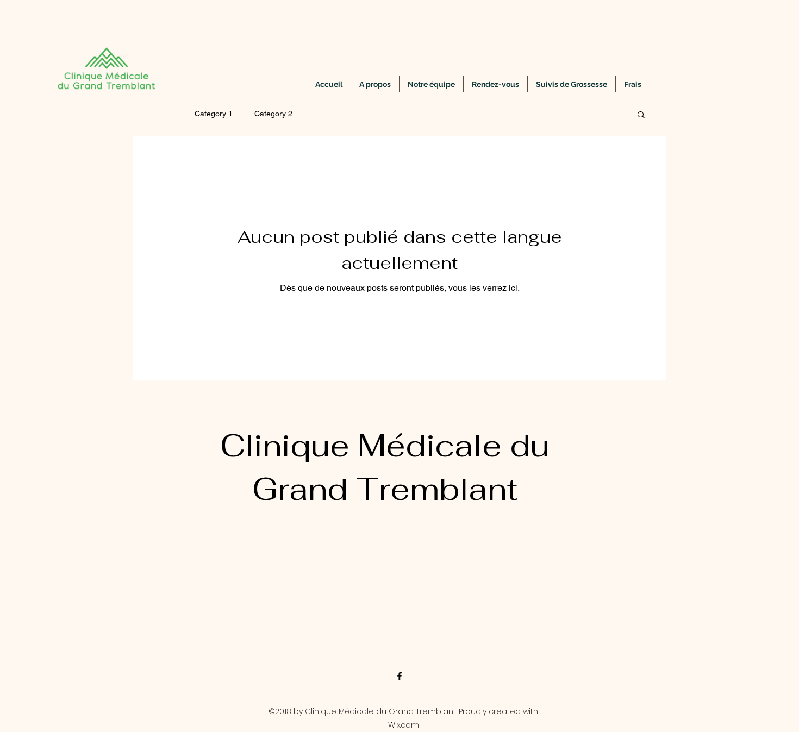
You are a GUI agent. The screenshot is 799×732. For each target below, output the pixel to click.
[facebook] (399, 676)
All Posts (158, 113)
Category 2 (273, 113)
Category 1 (214, 113)
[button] (641, 115)
